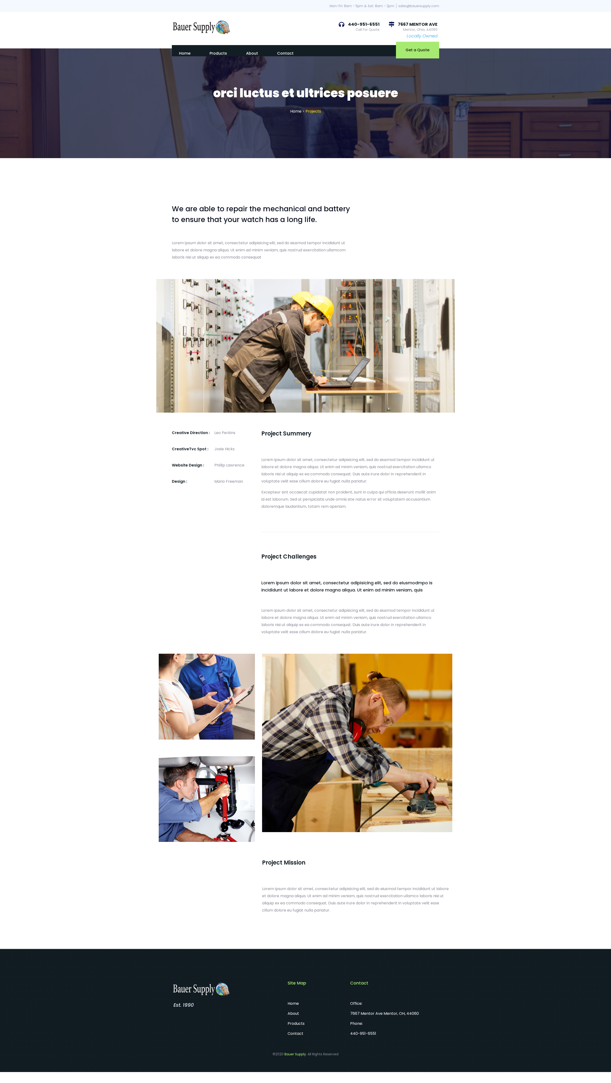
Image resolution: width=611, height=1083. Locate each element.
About (252, 53)
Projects (313, 111)
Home (184, 53)
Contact (285, 53)
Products (218, 53)
